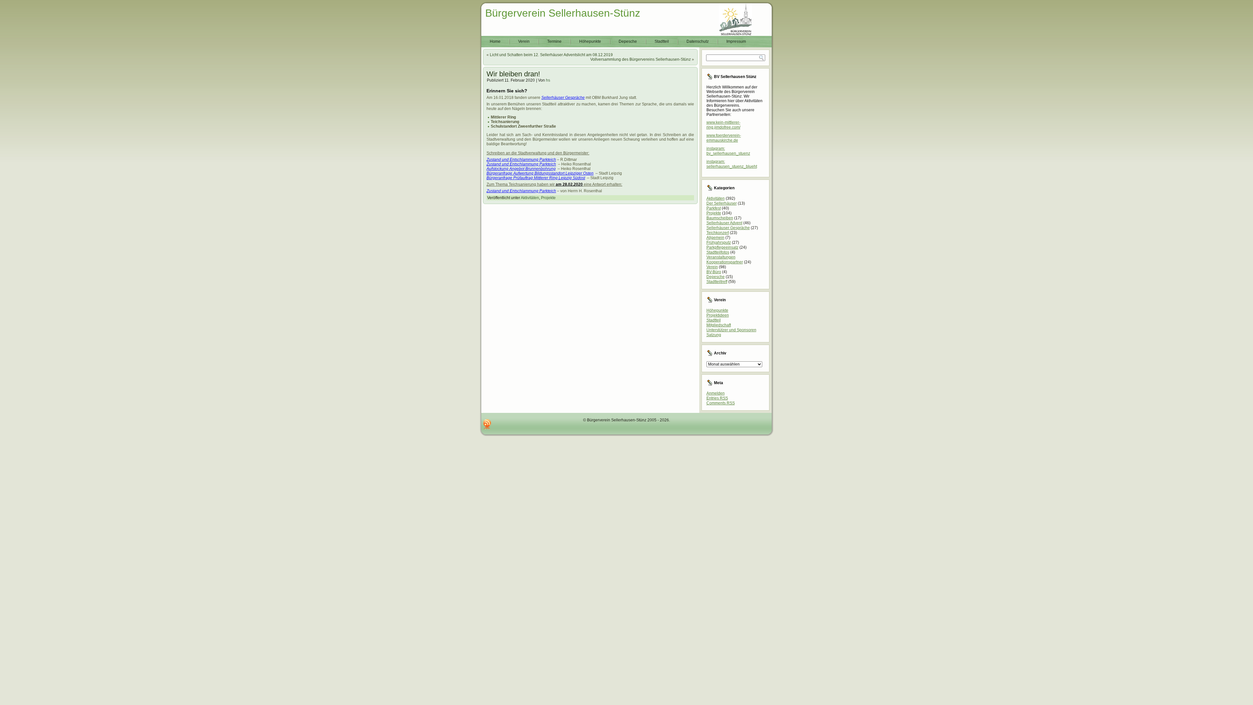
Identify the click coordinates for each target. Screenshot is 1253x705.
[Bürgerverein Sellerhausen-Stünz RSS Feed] (487, 424)
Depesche (628, 41)
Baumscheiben (719, 218)
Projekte (548, 198)
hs (548, 80)
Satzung (713, 335)
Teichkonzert (717, 232)
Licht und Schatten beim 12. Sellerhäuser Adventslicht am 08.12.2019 (551, 55)
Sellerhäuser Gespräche (728, 228)
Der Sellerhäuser (721, 203)
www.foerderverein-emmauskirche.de (723, 138)
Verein (524, 41)
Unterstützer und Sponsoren (731, 330)
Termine (554, 41)
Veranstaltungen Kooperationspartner (724, 259)
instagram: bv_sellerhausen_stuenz (728, 151)
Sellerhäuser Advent (724, 223)
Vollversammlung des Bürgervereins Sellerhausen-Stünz (640, 59)
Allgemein (715, 237)
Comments (720, 403)
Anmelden (715, 393)
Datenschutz (698, 41)
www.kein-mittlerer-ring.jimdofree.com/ (723, 125)
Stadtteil (662, 41)
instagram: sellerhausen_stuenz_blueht (731, 164)
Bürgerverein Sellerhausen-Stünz (562, 13)
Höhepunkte (590, 41)
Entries (717, 398)
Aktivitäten (530, 198)
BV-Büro (713, 272)
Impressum (736, 41)
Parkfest (713, 208)
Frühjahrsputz (718, 242)
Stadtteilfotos (717, 252)
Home (495, 41)
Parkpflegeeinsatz (722, 247)
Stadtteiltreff (716, 281)
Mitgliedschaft (718, 325)
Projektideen (717, 315)
